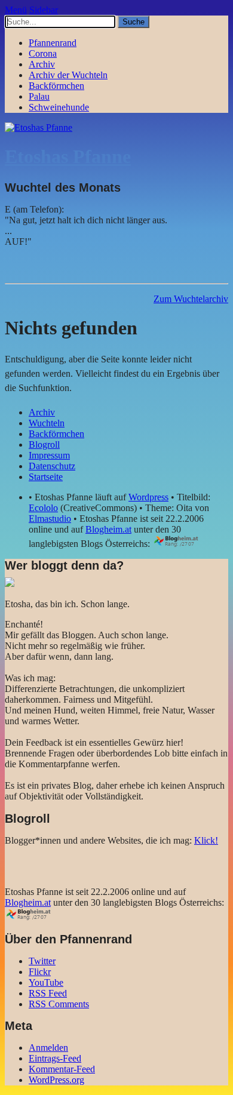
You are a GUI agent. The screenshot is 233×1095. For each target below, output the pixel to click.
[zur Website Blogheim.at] (186, 544)
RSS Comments (59, 1004)
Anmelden (48, 1047)
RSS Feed (48, 993)
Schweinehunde (59, 107)
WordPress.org (56, 1080)
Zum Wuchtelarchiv (191, 299)
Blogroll (44, 444)
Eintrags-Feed (55, 1058)
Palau (39, 96)
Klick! (206, 840)
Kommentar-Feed (62, 1069)
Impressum (49, 455)
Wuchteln (47, 423)
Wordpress (148, 497)
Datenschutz (52, 466)
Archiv (42, 64)
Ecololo (43, 508)
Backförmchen (56, 86)
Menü (16, 10)
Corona (43, 53)
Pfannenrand (52, 43)
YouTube (46, 982)
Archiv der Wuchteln (68, 75)
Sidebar (43, 10)
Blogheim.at (108, 529)
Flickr (40, 972)
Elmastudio (50, 518)
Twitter (42, 961)
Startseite (46, 477)
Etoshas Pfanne (68, 156)
